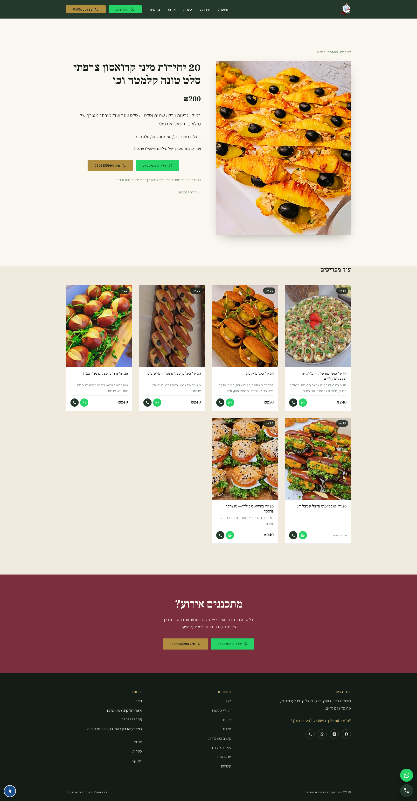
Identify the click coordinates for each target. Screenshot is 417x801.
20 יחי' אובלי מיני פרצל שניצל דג (322, 506)
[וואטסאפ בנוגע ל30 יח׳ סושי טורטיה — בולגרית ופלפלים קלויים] (303, 402)
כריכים (321, 52)
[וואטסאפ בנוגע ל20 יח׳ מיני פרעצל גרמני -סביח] (84, 402)
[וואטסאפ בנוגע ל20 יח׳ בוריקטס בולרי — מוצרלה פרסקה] (230, 535)
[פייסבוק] (346, 734)
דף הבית (345, 52)
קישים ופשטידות (219, 738)
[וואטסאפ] (322, 734)
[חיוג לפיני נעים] (406, 790)
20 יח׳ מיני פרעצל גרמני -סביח (105, 373)
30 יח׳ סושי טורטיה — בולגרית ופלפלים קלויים (324, 376)
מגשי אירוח (223, 757)
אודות (172, 9)
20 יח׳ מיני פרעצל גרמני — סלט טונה (173, 373)
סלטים (226, 729)
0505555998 (131, 719)
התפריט (222, 9)
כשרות (187, 9)
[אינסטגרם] (334, 734)
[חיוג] (293, 402)
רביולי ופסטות (221, 710)
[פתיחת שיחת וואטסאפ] (406, 775)
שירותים (205, 9)
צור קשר (154, 9)
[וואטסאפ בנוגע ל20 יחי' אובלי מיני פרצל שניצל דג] (303, 535)
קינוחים (226, 766)
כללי (228, 701)
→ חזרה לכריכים (190, 192)
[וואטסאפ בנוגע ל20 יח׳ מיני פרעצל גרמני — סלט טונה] (157, 402)
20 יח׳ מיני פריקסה (260, 373)
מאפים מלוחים (221, 747)
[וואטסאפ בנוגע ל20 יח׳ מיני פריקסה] (230, 402)
